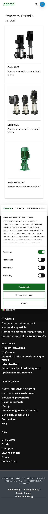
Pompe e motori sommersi (18, 323)
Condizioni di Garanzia (15, 414)
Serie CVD (13, 124)
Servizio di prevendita (15, 397)
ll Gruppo (7, 448)
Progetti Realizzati (13, 347)
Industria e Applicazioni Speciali (21, 368)
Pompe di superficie (14, 327)
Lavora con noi (11, 452)
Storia (5, 444)
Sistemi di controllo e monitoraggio (24, 335)
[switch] (41, 260)
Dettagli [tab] (19, 208)
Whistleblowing (24, 496)
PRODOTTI (8, 318)
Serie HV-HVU (16, 182)
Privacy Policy (31, 489)
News (5, 457)
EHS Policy (14, 489)
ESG (4, 432)
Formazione (9, 419)
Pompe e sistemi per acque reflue (23, 331)
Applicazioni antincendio (17, 372)
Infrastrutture (10, 363)
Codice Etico (9, 461)
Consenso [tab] (7, 208)
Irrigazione (8, 352)
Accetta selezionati (24, 295)
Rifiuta (24, 303)
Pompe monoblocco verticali (24, 186)
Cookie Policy (23, 493)
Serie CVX (13, 67)
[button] (42, 4)
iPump (6, 406)
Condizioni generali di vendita (20, 410)
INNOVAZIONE (10, 381)
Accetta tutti (24, 287)
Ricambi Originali (12, 401)
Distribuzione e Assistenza (18, 393)
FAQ (4, 423)
